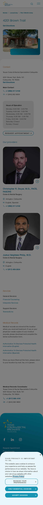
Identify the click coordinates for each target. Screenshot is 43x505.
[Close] (40, 454)
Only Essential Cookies (20, 489)
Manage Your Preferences (19, 481)
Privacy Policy (18, 476)
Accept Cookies (20, 495)
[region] (21, 478)
